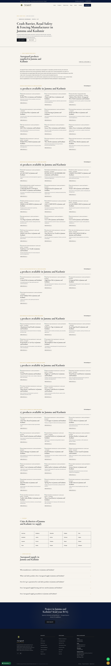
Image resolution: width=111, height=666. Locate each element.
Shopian (51, 545)
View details (23, 102)
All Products (43, 640)
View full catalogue (84, 61)
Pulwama (51, 541)
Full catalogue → (87, 85)
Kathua (51, 537)
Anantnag (23, 533)
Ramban (79, 541)
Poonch (37, 541)
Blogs (71, 5)
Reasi (22, 545)
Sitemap (79, 663)
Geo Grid (60, 653)
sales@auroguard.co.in (81, 646)
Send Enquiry (50, 621)
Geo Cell (60, 651)
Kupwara (23, 541)
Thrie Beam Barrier (62, 640)
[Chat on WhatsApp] (108, 659)
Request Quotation (85, 663)
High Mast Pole (61, 643)
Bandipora (37, 533)
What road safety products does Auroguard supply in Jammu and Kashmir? (42, 576)
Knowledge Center (44, 645)
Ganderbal (23, 537)
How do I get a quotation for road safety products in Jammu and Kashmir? (42, 582)
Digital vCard (43, 653)
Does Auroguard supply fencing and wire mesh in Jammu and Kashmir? (41, 588)
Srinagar (65, 545)
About (75, 5)
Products (59, 5)
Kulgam (79, 537)
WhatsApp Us (61, 621)
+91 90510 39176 (88, 1)
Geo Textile (61, 649)
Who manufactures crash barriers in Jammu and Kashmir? (37, 570)
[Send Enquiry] (108, 663)
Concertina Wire (61, 647)
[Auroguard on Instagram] (21, 653)
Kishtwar (65, 537)
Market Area (65, 5)
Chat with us (5, 663)
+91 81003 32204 (80, 641)
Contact (80, 5)
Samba (37, 545)
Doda (79, 533)
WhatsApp (87, 5)
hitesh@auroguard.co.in (79, 1)
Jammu (37, 537)
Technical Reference (44, 647)
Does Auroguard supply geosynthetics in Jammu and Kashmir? (38, 594)
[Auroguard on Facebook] (18, 653)
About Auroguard (44, 649)
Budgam (65, 533)
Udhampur (80, 545)
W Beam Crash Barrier (62, 638)
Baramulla (52, 533)
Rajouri (65, 541)
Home (55, 5)
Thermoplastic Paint (62, 645)
